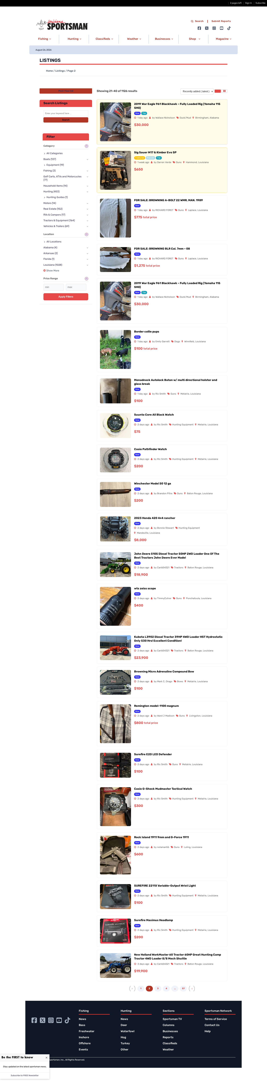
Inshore (84, 1037)
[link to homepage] (62, 24)
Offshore (85, 1043)
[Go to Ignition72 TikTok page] (229, 28)
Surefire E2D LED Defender (153, 754)
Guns (179, 162)
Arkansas (50, 253)
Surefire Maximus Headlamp (153, 920)
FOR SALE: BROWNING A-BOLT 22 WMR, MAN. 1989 (168, 200)
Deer (124, 1025)
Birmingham (201, 118)
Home (49, 71)
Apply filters (65, 296)
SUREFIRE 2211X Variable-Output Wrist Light (165, 886)
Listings (60, 71)
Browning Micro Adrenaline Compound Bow (164, 671)
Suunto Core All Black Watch (154, 415)
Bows (180, 681)
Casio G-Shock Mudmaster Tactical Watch (163, 789)
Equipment (55, 165)
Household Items (55, 186)
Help (208, 1031)
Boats (49, 159)
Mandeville (142, 533)
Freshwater (86, 1031)
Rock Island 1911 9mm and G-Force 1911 (161, 837)
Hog (123, 1037)
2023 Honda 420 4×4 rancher (154, 518)
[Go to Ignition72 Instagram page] (214, 28)
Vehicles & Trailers (56, 226)
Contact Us (212, 1025)
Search (199, 21)
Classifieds (170, 1043)
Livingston (195, 716)
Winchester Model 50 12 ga (152, 483)
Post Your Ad (65, 91)
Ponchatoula (193, 598)
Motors (49, 203)
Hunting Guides (57, 197)
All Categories (55, 153)
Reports (168, 1037)
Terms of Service (216, 1019)
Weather (168, 1049)
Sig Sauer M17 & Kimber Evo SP (155, 152)
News (82, 1019)
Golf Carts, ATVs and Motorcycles (62, 178)
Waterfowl (127, 1031)
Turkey (125, 1043)
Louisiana (203, 162)
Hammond (191, 162)
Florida (48, 259)
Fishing (49, 171)
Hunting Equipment (182, 425)
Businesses (170, 1031)
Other (124, 1049)
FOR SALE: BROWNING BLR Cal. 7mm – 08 (162, 249)
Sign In (248, 3)
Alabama (214, 118)
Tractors (178, 568)
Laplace (192, 210)
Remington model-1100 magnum (156, 706)
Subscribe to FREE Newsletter (25, 1076)
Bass (82, 1025)
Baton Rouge (194, 493)
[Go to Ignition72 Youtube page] (221, 28)
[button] (44, 39)
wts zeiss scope (145, 588)
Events (83, 1049)
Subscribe (260, 3)
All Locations (54, 242)
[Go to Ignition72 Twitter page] (207, 28)
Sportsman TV (172, 1019)
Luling (187, 847)
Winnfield (189, 342)
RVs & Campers (54, 215)
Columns (168, 1025)
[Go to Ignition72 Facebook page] (199, 28)
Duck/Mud (185, 118)
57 (183, 988)
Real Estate (52, 209)
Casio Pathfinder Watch (150, 449)
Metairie (184, 394)
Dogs (177, 342)
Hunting (51, 191)
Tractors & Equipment (59, 220)
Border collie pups (146, 331)
